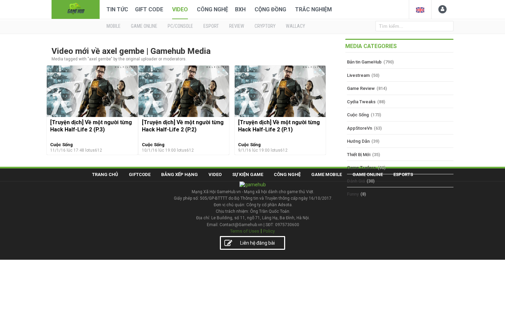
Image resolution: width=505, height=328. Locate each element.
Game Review (361, 88)
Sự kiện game (247, 174)
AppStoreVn (359, 128)
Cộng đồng (270, 9)
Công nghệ (212, 9)
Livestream (358, 75)
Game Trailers (361, 167)
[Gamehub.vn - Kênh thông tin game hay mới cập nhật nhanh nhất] (75, 8)
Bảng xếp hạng (179, 174)
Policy (269, 231)
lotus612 (93, 150)
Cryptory (265, 26)
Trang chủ (105, 174)
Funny (353, 194)
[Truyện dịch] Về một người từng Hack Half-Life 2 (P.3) (91, 125)
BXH (240, 9)
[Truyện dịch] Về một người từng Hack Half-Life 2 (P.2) (183, 125)
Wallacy (295, 26)
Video (180, 9)
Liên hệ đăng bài (257, 243)
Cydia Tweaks (361, 101)
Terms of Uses (244, 231)
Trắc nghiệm (313, 9)
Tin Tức (117, 9)
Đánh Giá (356, 181)
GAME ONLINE (144, 26)
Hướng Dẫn (358, 141)
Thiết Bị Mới (358, 154)
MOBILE (113, 26)
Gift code (149, 9)
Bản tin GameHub (364, 62)
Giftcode (139, 174)
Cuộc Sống (61, 144)
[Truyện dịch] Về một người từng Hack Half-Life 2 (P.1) (279, 125)
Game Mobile (326, 174)
